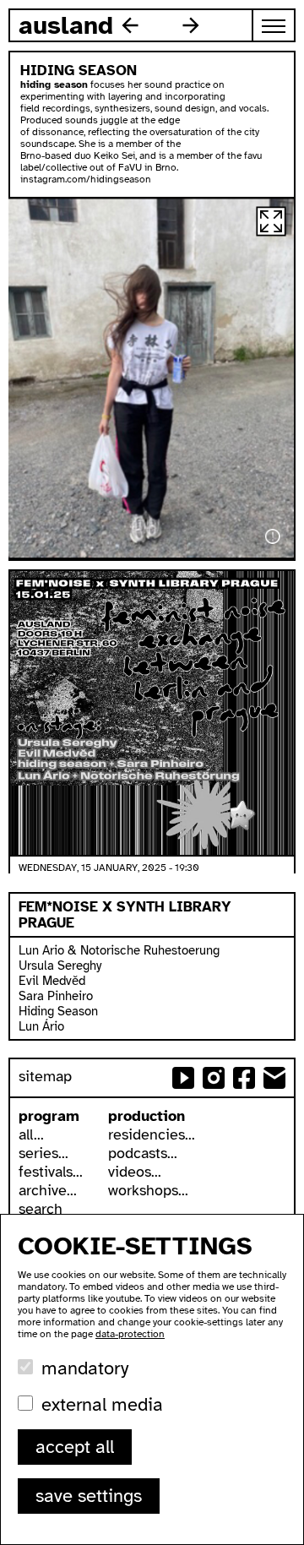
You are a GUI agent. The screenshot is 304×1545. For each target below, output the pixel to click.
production (146, 1116)
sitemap (45, 1076)
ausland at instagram (214, 1078)
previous (130, 25)
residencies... (151, 1134)
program (49, 1116)
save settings (88, 1495)
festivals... (51, 1171)
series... (43, 1153)
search (40, 1209)
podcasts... (142, 1153)
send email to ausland (274, 1078)
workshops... (148, 1190)
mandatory (84, 1368)
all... (31, 1134)
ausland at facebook (244, 1078)
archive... (48, 1190)
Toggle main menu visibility (274, 25)
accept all (74, 1446)
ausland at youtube (183, 1078)
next (191, 25)
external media (102, 1404)
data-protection (130, 1334)
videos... (134, 1171)
